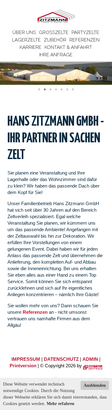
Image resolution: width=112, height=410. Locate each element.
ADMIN (90, 359)
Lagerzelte (26, 40)
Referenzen (84, 40)
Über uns (24, 32)
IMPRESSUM (26, 359)
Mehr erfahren (60, 403)
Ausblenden (95, 385)
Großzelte (53, 32)
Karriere (30, 47)
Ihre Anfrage (55, 55)
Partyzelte (85, 32)
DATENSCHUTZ (61, 359)
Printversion (23, 365)
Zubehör (55, 40)
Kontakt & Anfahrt (68, 47)
